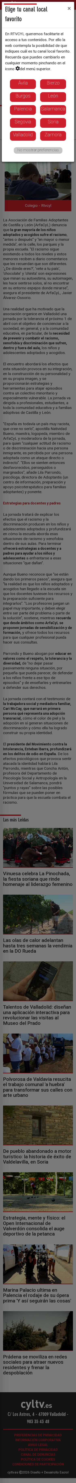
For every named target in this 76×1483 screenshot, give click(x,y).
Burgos (23, 96)
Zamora (53, 134)
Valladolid (23, 134)
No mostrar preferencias (38, 150)
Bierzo (53, 83)
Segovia (23, 122)
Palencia (23, 109)
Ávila (23, 83)
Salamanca (53, 109)
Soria (53, 122)
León (53, 96)
